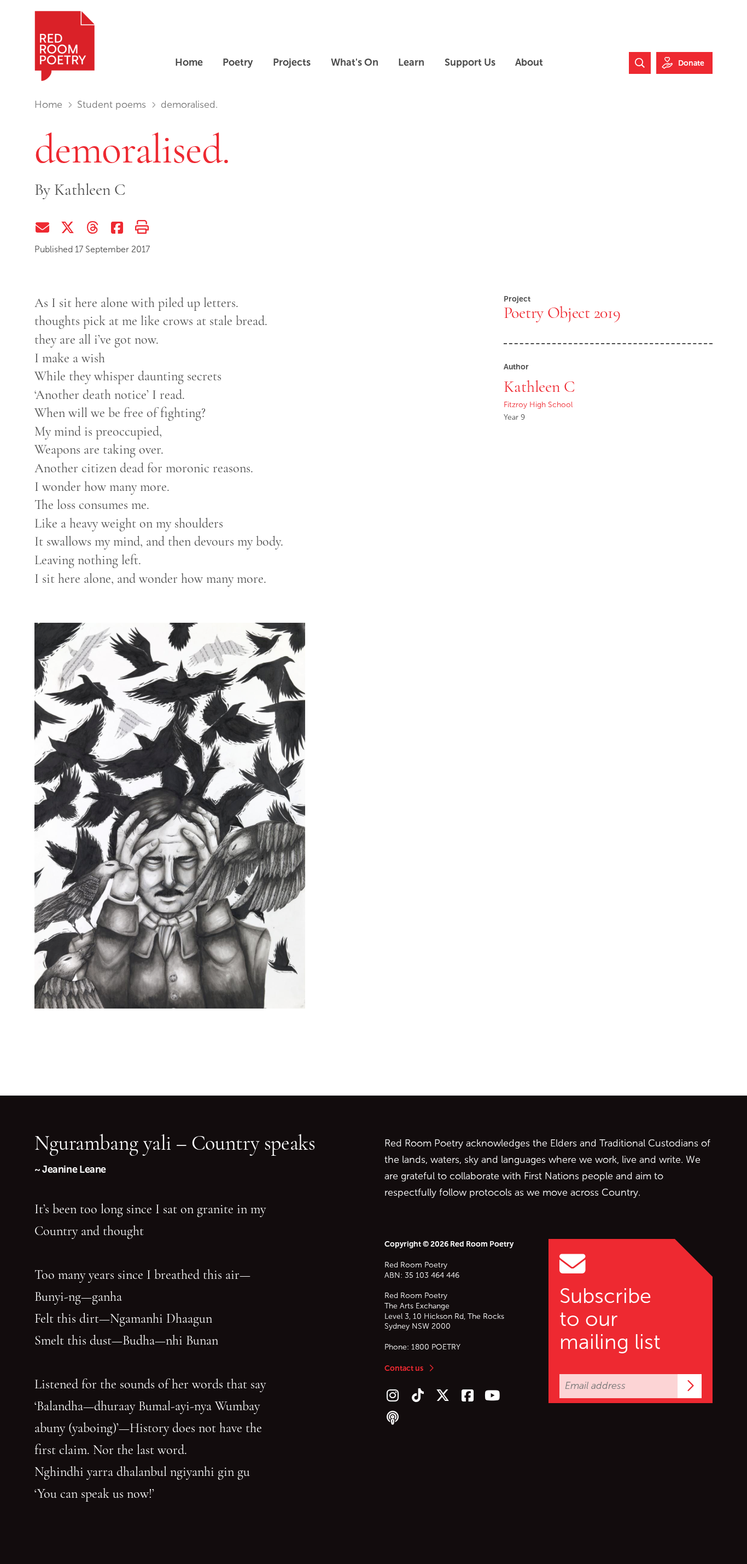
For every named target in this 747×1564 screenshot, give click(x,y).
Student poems (111, 104)
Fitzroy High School (538, 405)
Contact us (403, 1368)
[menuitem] (189, 62)
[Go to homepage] (64, 46)
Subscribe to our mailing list (610, 1318)
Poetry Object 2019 (562, 312)
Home (48, 104)
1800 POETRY (435, 1347)
